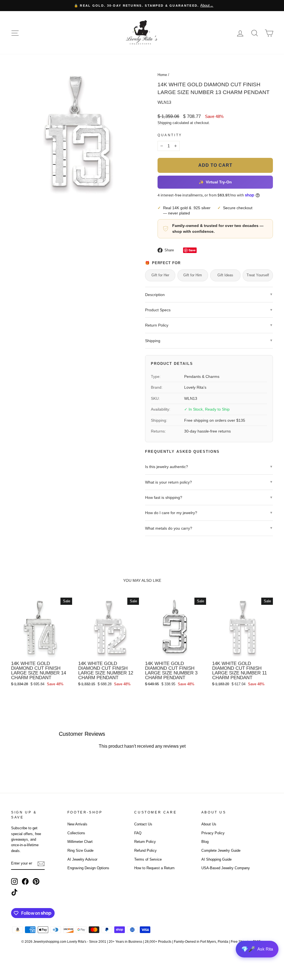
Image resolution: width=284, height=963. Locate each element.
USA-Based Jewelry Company (225, 868)
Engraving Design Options (88, 868)
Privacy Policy (213, 833)
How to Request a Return (154, 868)
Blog (205, 842)
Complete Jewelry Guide (220, 850)
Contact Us (143, 824)
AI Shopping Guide (216, 859)
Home (162, 75)
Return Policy (145, 842)
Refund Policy (145, 850)
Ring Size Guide (80, 850)
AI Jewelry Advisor (82, 859)
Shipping (164, 123)
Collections (76, 833)
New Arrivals (77, 824)
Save (192, 250)
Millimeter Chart (80, 842)
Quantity (170, 135)
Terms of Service (148, 859)
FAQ (137, 833)
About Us (208, 824)
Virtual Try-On (215, 182)
